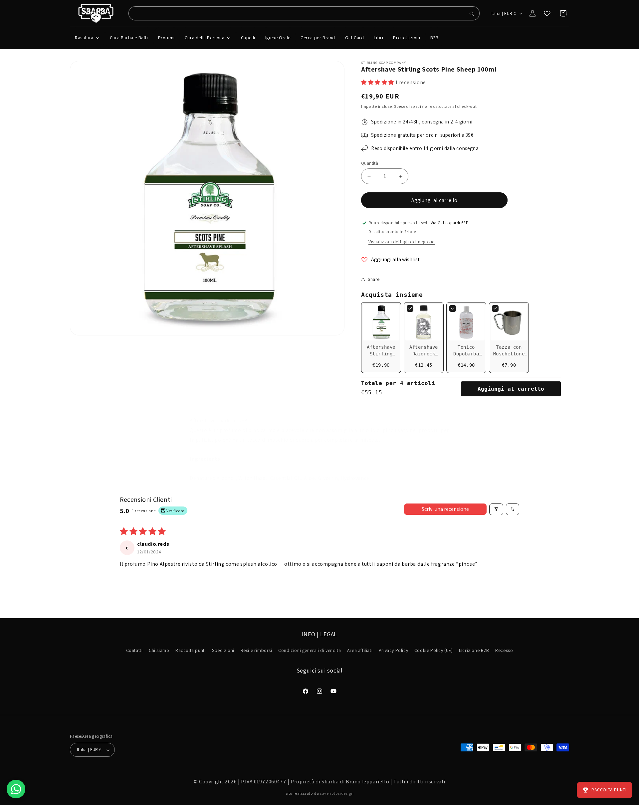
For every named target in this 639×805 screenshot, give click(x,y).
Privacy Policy (393, 651)
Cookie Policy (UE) (433, 651)
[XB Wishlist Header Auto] (547, 13)
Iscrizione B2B (474, 651)
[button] (378, 82)
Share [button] (374, 279)
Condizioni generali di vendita (309, 651)
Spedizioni (223, 651)
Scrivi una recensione (445, 508)
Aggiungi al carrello (511, 389)
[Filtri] (496, 509)
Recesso (504, 651)
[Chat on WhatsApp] (16, 789)
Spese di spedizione (413, 106)
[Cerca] (472, 14)
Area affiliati (359, 651)
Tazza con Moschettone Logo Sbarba (509, 353)
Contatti (134, 651)
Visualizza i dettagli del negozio (401, 242)
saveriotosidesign (336, 793)
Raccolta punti (190, 651)
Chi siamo (159, 651)
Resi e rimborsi (256, 651)
